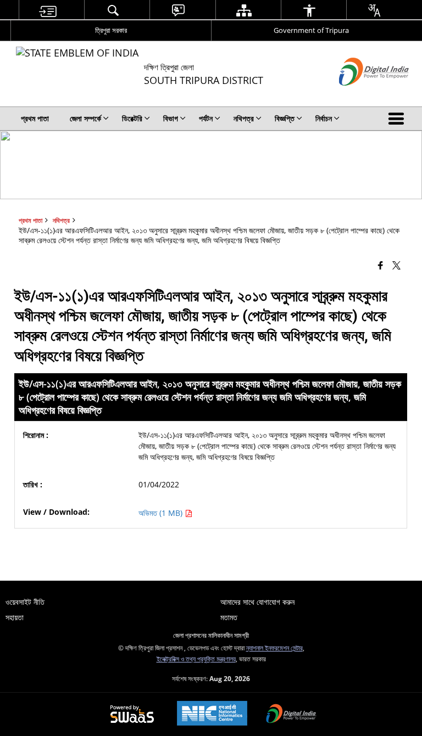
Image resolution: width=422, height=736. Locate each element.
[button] (398, 118)
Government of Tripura (311, 30)
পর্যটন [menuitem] (206, 118)
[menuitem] (47, 10)
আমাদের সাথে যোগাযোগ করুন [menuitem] (257, 602)
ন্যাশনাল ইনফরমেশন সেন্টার (274, 647)
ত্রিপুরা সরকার (111, 30)
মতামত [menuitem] (228, 617)
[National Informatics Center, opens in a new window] (212, 714)
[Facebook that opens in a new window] (380, 265)
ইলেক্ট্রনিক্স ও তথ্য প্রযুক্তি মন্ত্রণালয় (196, 658)
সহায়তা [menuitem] (14, 617)
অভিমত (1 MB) (161, 513)
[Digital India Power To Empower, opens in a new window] (291, 714)
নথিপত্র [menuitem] (244, 118)
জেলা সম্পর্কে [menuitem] (85, 118)
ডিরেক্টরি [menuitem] (132, 118)
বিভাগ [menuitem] (170, 118)
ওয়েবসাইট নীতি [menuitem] (25, 602)
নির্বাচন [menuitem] (323, 118)
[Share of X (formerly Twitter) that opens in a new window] (396, 265)
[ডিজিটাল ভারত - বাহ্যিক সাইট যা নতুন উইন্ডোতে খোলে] (360, 94)
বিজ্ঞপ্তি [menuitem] (285, 118)
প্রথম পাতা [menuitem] (35, 118)
